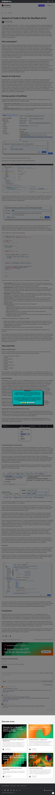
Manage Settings (31, 402)
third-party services (20, 399)
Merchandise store (49, 791)
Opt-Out (35, 400)
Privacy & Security (5, 785)
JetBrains (11, 792)
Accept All (23, 402)
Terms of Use (13, 785)
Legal (18, 785)
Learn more (29, 395)
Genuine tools (23, 785)
